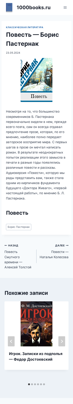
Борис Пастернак (19, 226)
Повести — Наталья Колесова (54, 251)
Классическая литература (24, 27)
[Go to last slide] (11, 341)
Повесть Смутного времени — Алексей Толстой (17, 256)
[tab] (29, 384)
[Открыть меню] (65, 7)
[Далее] (61, 341)
